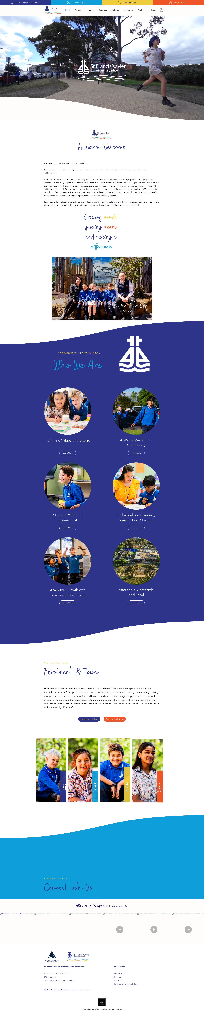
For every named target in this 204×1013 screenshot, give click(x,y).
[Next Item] (197, 930)
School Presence (115, 1009)
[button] (90, 10)
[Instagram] (161, 10)
